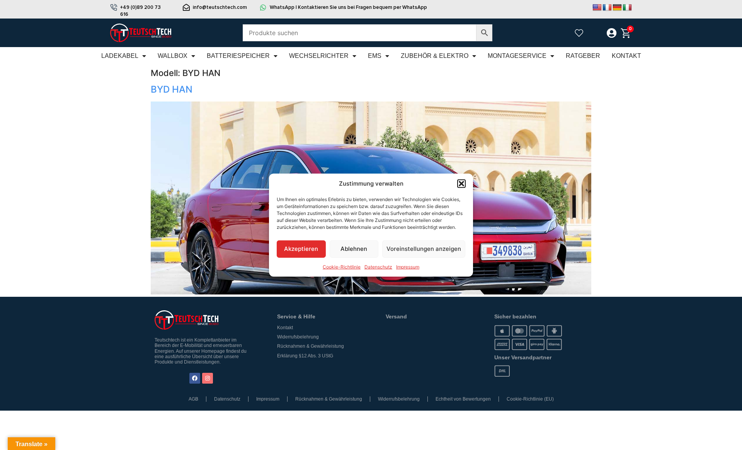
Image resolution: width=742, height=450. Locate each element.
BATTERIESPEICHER (238, 55)
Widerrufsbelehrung (298, 337)
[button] (461, 184)
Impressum (407, 266)
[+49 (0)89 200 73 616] (113, 7)
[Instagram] (207, 378)
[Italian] (627, 8)
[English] (597, 8)
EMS (374, 55)
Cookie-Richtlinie (342, 266)
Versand (396, 316)
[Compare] (594, 33)
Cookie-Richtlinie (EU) (530, 399)
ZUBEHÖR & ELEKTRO (434, 55)
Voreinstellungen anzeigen (423, 248)
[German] (617, 8)
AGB (193, 399)
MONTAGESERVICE (517, 55)
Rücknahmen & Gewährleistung (310, 346)
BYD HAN (171, 89)
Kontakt (285, 327)
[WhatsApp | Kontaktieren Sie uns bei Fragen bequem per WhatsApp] (263, 7)
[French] (607, 8)
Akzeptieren (301, 248)
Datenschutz (378, 266)
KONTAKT (626, 55)
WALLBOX (172, 55)
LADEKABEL (119, 55)
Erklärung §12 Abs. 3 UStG (305, 356)
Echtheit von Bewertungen (463, 399)
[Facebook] (194, 378)
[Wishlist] (579, 33)
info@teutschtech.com (220, 7)
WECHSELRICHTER (319, 55)
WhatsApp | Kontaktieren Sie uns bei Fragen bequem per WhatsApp (348, 7)
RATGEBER (583, 55)
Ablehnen (353, 248)
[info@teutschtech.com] (186, 7)
